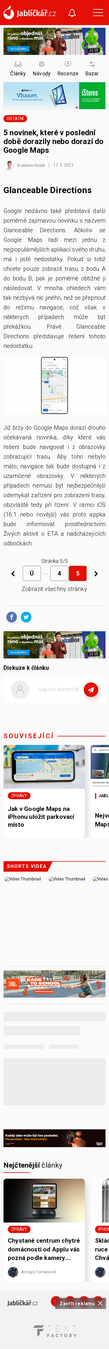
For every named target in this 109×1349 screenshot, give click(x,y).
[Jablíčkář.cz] (29, 12)
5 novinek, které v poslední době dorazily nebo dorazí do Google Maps (53, 141)
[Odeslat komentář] (91, 689)
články (32, 1165)
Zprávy (19, 795)
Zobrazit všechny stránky (54, 588)
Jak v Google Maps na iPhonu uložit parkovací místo (41, 816)
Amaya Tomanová (38, 1272)
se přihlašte (72, 702)
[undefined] (96, 573)
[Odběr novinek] (72, 13)
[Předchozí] (13, 573)
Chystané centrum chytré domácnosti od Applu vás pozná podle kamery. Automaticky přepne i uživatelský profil (44, 1249)
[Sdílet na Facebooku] (10, 616)
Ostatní (15, 118)
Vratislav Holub (30, 165)
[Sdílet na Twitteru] (24, 616)
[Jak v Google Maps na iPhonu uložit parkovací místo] (44, 767)
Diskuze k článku (26, 667)
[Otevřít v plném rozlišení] (54, 387)
